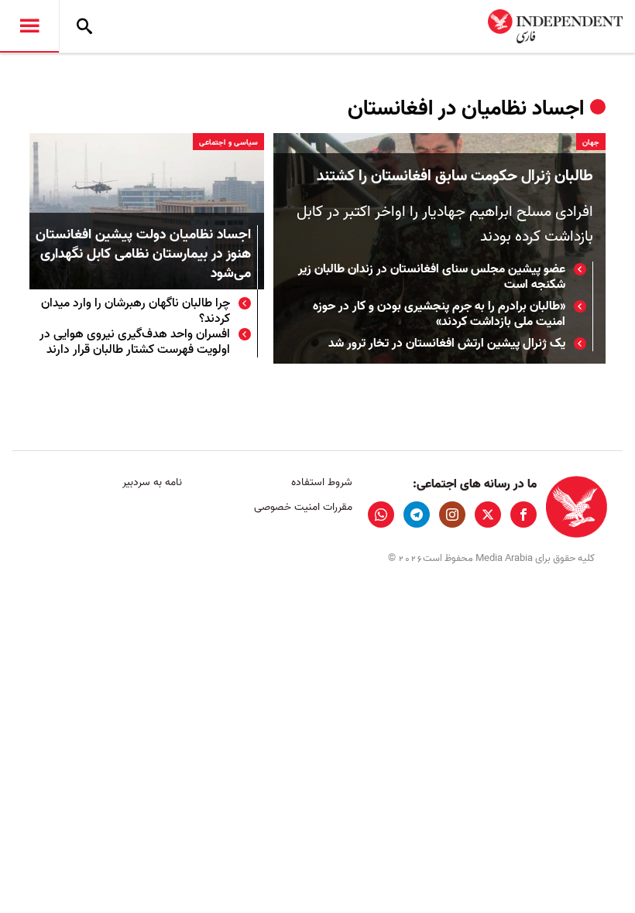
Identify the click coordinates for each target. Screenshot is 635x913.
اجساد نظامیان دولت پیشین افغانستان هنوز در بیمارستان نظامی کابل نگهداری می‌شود (143, 255)
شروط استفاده (321, 482)
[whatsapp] (381, 514)
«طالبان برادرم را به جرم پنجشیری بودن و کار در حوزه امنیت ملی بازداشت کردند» (439, 314)
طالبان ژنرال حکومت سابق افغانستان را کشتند (455, 176)
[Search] (84, 26)
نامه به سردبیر (152, 482)
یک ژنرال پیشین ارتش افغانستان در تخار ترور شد (446, 343)
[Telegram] (416, 514)
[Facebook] (523, 514)
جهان (590, 142)
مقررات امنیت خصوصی (303, 507)
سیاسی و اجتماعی (228, 142)
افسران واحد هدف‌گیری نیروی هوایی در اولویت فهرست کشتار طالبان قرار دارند (134, 342)
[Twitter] (488, 514)
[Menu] (29, 26)
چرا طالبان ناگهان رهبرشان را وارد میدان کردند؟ (135, 311)
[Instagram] (452, 514)
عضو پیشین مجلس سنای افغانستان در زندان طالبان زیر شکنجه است (431, 277)
